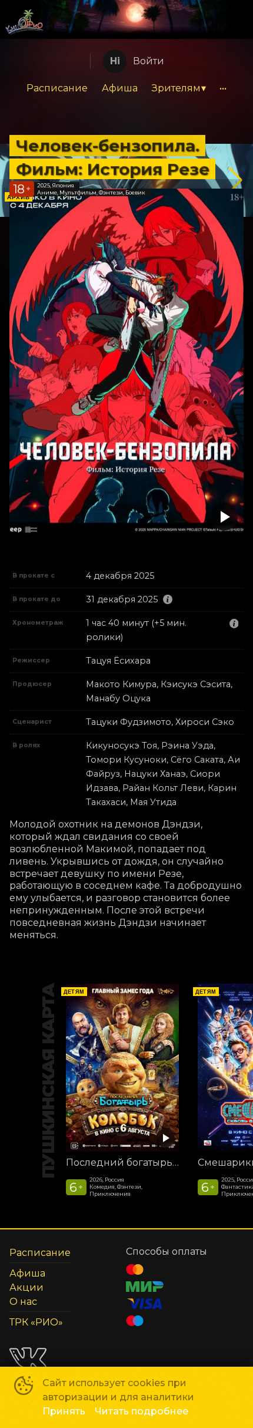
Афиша (120, 88)
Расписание (57, 88)
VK (27, 1358)
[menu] (126, 88)
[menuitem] (57, 88)
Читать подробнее (141, 1411)
